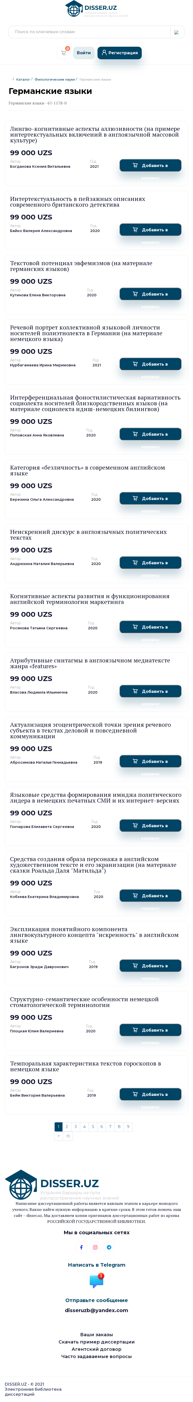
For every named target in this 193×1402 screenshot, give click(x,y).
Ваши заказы (96, 1334)
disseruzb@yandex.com (96, 1310)
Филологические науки (55, 79)
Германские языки (95, 79)
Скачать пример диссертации (97, 1342)
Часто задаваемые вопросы (96, 1356)
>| (68, 1136)
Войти (84, 52)
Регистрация (123, 52)
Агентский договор (96, 1349)
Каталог (23, 79)
